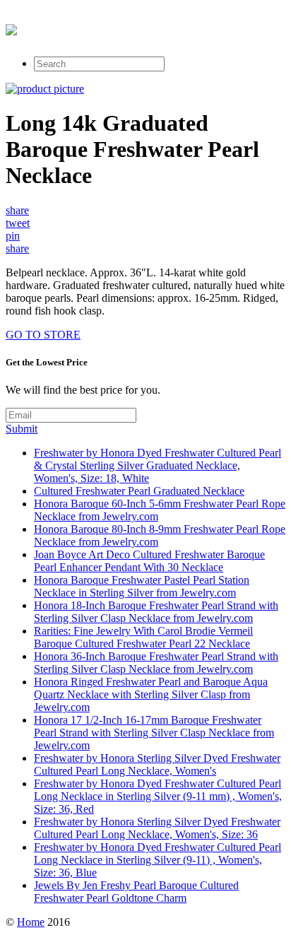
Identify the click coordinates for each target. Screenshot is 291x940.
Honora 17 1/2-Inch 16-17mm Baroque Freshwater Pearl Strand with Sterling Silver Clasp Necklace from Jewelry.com (154, 732)
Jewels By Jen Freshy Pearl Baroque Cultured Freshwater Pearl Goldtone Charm (136, 891)
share (17, 210)
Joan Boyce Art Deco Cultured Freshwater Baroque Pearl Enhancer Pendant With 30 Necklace (149, 560)
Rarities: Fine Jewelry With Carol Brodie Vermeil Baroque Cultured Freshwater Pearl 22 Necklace (143, 637)
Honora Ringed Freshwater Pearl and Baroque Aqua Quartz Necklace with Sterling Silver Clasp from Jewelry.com (151, 694)
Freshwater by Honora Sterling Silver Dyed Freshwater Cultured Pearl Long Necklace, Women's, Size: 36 (157, 828)
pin (13, 236)
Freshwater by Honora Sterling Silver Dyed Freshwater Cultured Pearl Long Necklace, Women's (157, 764)
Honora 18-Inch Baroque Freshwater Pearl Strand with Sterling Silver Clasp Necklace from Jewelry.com (156, 611)
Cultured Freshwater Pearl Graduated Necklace (139, 491)
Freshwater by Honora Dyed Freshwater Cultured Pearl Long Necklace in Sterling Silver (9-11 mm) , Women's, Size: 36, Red (158, 796)
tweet (18, 223)
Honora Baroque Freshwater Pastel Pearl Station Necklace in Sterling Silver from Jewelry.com (141, 586)
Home (30, 922)
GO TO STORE (43, 335)
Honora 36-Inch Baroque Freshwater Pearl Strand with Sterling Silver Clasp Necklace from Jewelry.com (156, 662)
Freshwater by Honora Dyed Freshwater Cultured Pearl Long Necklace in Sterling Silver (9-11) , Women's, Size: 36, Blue (157, 860)
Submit (21, 429)
